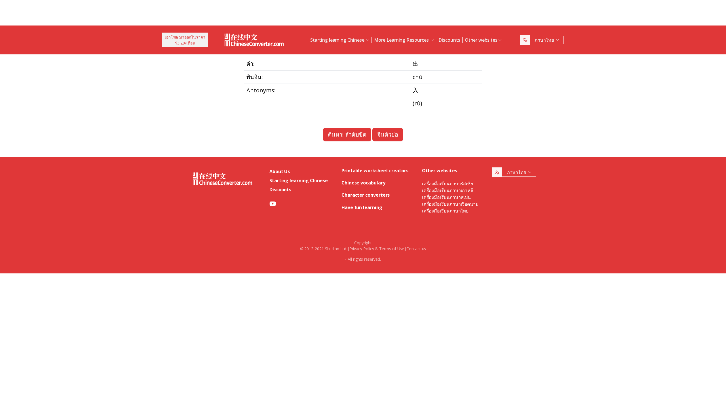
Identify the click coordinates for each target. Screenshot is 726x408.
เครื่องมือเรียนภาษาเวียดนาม (450, 204)
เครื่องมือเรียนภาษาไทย (445, 211)
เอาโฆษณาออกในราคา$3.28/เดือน (185, 40)
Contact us (416, 248)
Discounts (449, 40)
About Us (279, 171)
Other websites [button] (481, 40)
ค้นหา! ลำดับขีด (347, 134)
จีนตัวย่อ (387, 134)
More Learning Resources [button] (402, 40)
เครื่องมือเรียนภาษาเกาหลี (447, 190)
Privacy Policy (361, 248)
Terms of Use (391, 248)
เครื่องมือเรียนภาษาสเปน (446, 197)
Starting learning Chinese (298, 180)
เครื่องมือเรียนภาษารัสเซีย (447, 183)
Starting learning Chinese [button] (337, 40)
